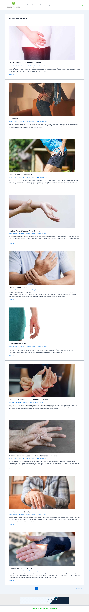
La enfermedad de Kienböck (20, 512)
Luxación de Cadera (17, 119)
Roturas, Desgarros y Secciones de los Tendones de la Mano (33, 456)
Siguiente (79, 588)
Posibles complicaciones (18, 287)
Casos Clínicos (40, 5)
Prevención (27, 65)
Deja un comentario (13, 65)
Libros (33, 5)
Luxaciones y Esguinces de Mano (22, 568)
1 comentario (12, 290)
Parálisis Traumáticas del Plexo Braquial (24, 231)
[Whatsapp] (83, 5)
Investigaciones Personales (52, 5)
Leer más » (11, 74)
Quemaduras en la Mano (18, 343)
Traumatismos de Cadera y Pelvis (22, 175)
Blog (28, 5)
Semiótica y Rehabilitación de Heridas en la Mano (28, 400)
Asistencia (21, 65)
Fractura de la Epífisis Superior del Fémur (25, 62)
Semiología (33, 65)
